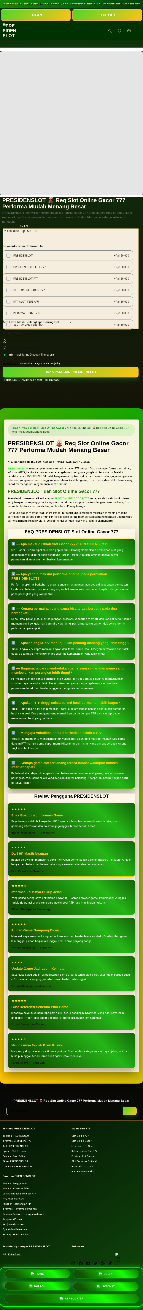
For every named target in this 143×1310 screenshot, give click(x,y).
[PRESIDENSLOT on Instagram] (73, 1263)
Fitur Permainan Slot (83, 1171)
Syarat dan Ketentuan (15, 1229)
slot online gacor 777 (71, 498)
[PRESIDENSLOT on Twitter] (95, 1263)
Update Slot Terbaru (14, 1151)
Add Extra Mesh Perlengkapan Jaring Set (31, 322)
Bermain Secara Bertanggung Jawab (23, 1214)
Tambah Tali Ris (13, 333)
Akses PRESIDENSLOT (15, 1161)
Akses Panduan (11, 363)
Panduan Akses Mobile (15, 1188)
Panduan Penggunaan (15, 1183)
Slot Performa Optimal (84, 1161)
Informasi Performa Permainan (20, 1208)
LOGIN (35, 15)
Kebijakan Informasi (14, 1224)
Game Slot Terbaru (82, 1166)
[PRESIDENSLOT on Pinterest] (103, 1263)
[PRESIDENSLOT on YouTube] (88, 1263)
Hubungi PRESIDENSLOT (17, 1234)
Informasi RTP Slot (82, 1146)
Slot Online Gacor (81, 1140)
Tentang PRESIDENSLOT (17, 1135)
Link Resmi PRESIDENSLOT (18, 1166)
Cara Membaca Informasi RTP (19, 1193)
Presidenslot (29, 427)
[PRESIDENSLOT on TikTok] (110, 1263)
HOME (40, 1275)
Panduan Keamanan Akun (17, 1203)
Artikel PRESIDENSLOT (15, 1146)
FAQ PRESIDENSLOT (14, 1198)
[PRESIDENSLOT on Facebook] (81, 1263)
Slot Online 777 (80, 1135)
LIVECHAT (108, 1286)
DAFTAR (107, 15)
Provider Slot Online (83, 1156)
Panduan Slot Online (14, 1156)
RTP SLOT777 (74, 1297)
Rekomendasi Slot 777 (84, 1151)
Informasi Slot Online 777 (17, 1140)
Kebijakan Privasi (12, 1219)
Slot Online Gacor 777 (55, 427)
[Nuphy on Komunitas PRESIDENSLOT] (117, 1255)
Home (14, 427)
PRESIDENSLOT (18, 468)
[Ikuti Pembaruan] (130, 1111)
